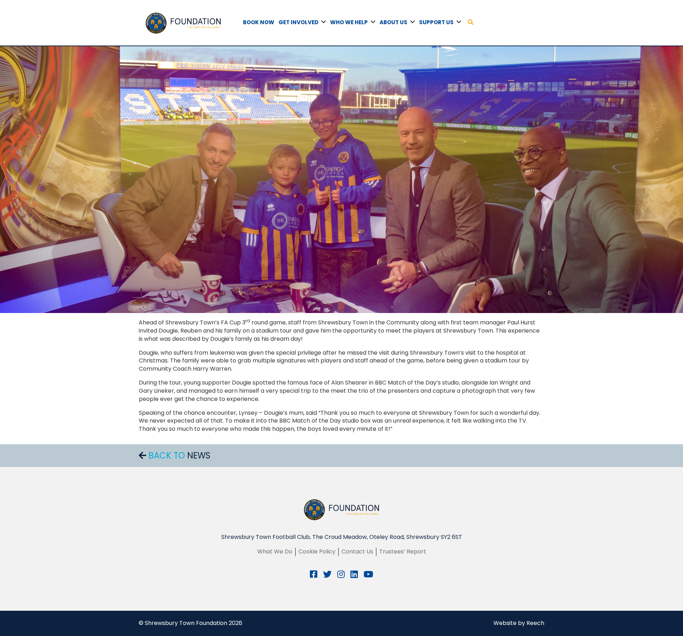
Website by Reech (518, 623)
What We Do (274, 551)
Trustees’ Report (402, 551)
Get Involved (298, 22)
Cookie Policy (316, 551)
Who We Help (349, 22)
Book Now (258, 22)
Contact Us (357, 551)
